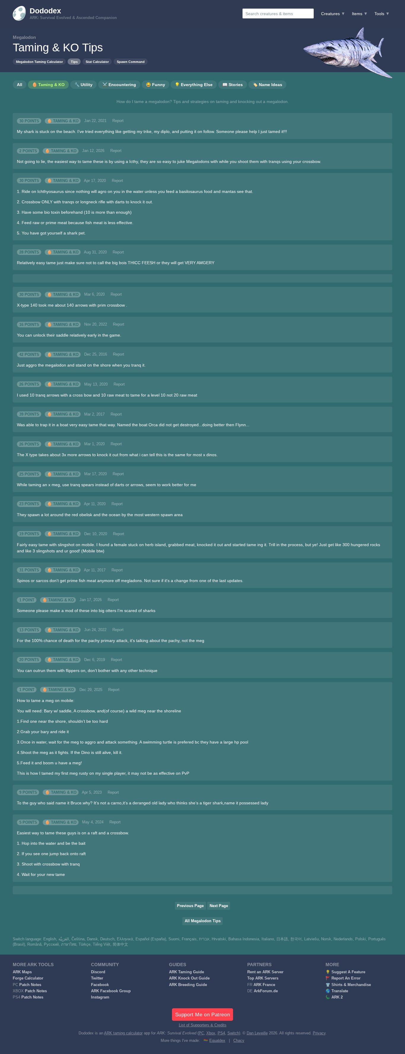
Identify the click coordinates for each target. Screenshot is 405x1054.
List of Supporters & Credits (203, 1025)
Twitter (97, 978)
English (49, 939)
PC (201, 1033)
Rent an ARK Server (265, 972)
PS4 (221, 1033)
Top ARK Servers (262, 978)
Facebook (100, 985)
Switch (233, 1033)
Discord (98, 972)
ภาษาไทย (68, 944)
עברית (204, 939)
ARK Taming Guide (186, 972)
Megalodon (24, 37)
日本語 (282, 939)
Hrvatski (219, 939)
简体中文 (120, 944)
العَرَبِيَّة (63, 939)
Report (118, 121)
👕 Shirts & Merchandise (348, 985)
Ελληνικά (125, 939)
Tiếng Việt (101, 944)
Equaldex (217, 1041)
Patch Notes (30, 985)
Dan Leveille (257, 1033)
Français (189, 939)
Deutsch (107, 939)
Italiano (268, 939)
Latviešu (311, 939)
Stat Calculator (97, 62)
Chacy (238, 1041)
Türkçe (84, 944)
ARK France (264, 985)
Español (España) (150, 939)
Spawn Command (131, 62)
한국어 (296, 939)
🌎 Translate (337, 991)
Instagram (100, 997)
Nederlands (343, 939)
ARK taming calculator (123, 1033)
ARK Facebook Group (111, 991)
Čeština (77, 939)
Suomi (173, 939)
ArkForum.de (266, 991)
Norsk (326, 939)
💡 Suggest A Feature (345, 972)
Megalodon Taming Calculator (39, 62)
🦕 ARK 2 (334, 997)
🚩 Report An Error (343, 978)
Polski (360, 939)
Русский (51, 944)
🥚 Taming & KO (63, 121)
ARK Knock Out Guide (189, 978)
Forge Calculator (28, 978)
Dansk (92, 939)
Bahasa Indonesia (243, 939)
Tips (74, 62)
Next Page (219, 906)
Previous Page (190, 906)
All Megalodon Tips (203, 921)
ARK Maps (22, 972)
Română (34, 944)
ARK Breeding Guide (188, 985)
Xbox (210, 1033)
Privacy (319, 1033)
